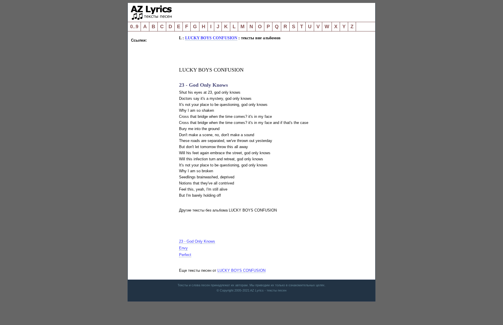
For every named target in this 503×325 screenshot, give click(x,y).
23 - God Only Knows (197, 241)
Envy (183, 248)
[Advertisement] (154, 131)
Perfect (185, 255)
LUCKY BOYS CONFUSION (211, 37)
